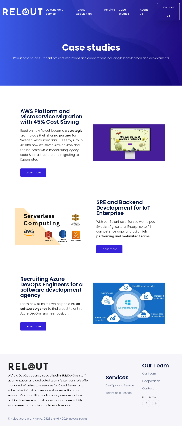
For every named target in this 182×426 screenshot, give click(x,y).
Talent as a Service (119, 393)
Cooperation (151, 381)
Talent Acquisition (84, 12)
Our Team (149, 374)
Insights (109, 10)
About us (144, 12)
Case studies (124, 12)
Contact (148, 388)
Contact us (168, 12)
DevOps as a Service (54, 12)
